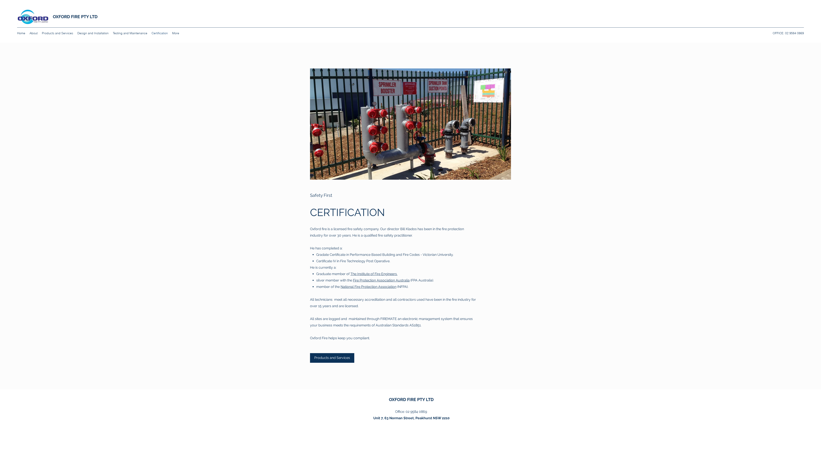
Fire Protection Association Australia (381, 280)
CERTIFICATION (347, 212)
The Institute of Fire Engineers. (373, 274)
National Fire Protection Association (368, 287)
